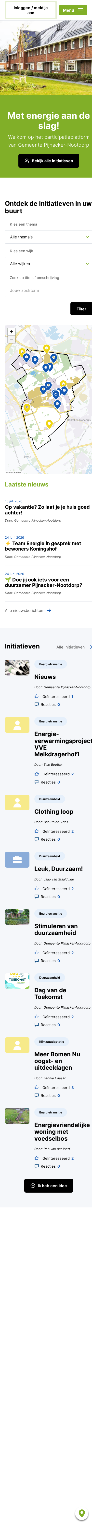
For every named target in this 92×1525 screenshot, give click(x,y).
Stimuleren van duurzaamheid (56, 929)
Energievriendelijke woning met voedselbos (62, 1131)
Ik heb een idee (52, 1185)
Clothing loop (53, 811)
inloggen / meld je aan (31, 10)
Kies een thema (23, 224)
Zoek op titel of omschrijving (34, 277)
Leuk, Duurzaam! (58, 868)
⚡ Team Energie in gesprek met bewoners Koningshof (43, 546)
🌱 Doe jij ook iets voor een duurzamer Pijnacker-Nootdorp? (43, 582)
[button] (43, 389)
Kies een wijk (21, 251)
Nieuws (45, 676)
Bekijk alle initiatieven (52, 160)
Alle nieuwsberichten (24, 610)
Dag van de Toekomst (50, 993)
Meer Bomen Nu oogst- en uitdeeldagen (57, 1061)
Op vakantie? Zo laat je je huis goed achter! (47, 510)
